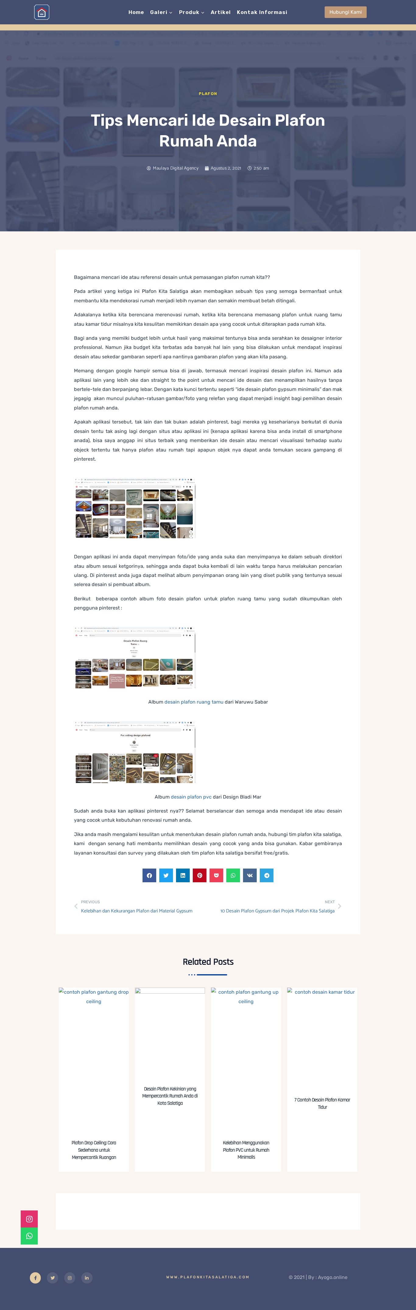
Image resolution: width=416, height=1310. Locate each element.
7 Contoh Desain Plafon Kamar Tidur (322, 1104)
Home (136, 12)
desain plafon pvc (191, 797)
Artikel (221, 12)
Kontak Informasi (262, 12)
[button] (149, 875)
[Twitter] (52, 1277)
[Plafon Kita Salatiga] (41, 12)
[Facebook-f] (35, 1277)
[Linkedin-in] (86, 1277)
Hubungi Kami (346, 12)
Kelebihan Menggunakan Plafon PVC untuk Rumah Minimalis (246, 1150)
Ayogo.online (332, 1277)
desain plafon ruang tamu (194, 702)
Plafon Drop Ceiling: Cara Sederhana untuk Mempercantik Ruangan (94, 1150)
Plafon (208, 93)
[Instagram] (69, 1277)
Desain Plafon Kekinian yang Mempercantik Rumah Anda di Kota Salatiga (170, 1096)
